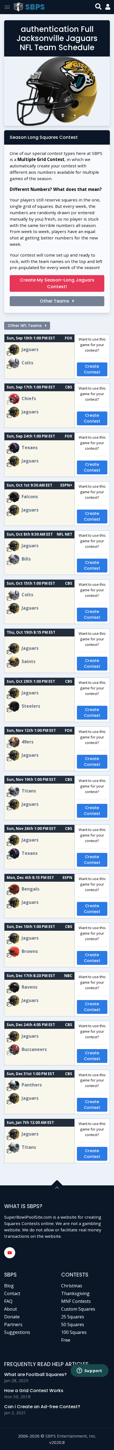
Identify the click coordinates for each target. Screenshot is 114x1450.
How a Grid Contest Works (33, 1390)
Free (65, 1340)
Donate (12, 1317)
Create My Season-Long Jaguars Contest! (57, 283)
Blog (9, 1286)
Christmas (71, 1286)
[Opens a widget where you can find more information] (89, 1371)
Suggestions (17, 1332)
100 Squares (74, 1332)
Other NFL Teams (25, 325)
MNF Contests (76, 1301)
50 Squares (72, 1324)
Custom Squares (78, 1309)
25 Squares (72, 1317)
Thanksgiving (75, 1293)
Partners (13, 1324)
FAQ (8, 1301)
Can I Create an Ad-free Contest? (42, 1406)
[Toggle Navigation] (7, 7)
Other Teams (55, 301)
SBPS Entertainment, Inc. (70, 1436)
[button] (108, 7)
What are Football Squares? (35, 1374)
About (10, 1309)
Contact (12, 1293)
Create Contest (92, 369)
